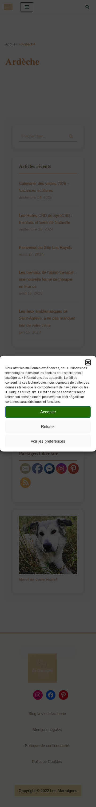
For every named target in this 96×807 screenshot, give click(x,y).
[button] (88, 362)
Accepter (48, 412)
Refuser (48, 426)
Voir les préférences (48, 441)
